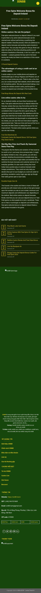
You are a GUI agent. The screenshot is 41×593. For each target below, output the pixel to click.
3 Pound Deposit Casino (9, 64)
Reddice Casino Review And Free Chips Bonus (22, 240)
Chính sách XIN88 (7, 448)
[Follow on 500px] (17, 531)
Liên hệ (3, 457)
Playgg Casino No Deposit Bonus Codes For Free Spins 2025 (22, 253)
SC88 (22, 522)
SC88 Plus (5, 522)
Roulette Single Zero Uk (9, 181)
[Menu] (37, 3)
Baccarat (4, 484)
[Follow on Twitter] (7, 531)
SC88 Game (34, 522)
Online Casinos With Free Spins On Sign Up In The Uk (22, 233)
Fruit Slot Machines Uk (9, 135)
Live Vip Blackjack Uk (14, 246)
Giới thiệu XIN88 (6, 444)
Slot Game (5, 480)
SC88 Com (15, 522)
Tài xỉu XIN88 (5, 471)
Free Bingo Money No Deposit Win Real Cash (16, 93)
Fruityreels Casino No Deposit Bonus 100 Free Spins (18, 137)
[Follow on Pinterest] (10, 531)
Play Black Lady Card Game (16, 226)
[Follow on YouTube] (14, 531)
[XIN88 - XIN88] (20, 3)
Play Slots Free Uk (7, 140)
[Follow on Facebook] (4, 531)
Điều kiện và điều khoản (9, 453)
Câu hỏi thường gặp (8, 461)
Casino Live (5, 476)
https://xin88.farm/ (14, 497)
